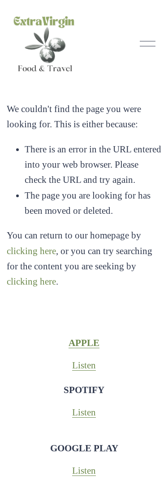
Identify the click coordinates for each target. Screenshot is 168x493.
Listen (84, 365)
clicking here (31, 251)
